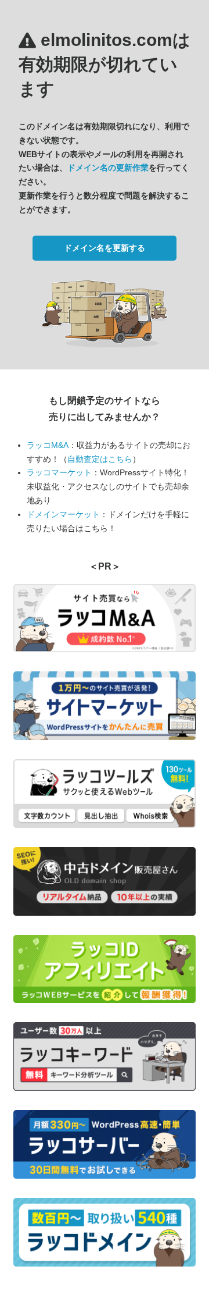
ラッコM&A (48, 445)
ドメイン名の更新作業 (108, 167)
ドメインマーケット (63, 514)
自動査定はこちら (99, 459)
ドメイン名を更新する (104, 247)
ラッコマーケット (59, 472)
